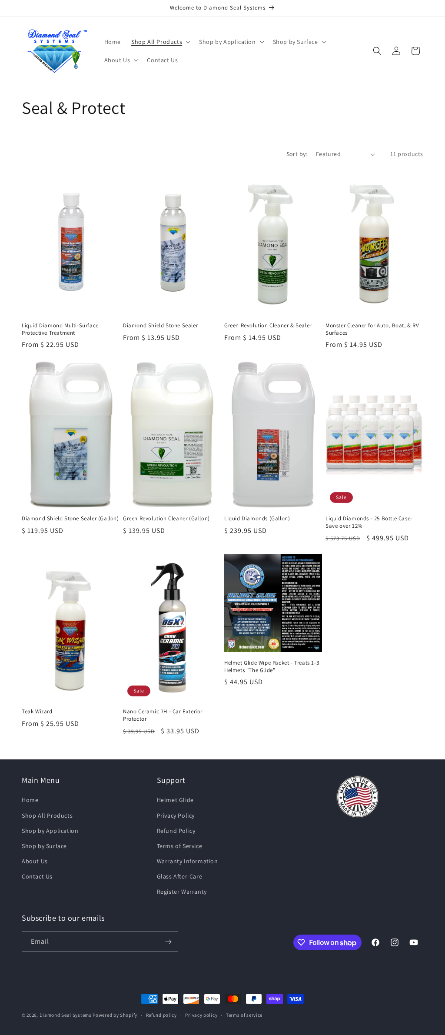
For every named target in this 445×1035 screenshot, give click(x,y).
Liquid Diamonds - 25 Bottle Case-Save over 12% (368, 522)
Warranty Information (187, 861)
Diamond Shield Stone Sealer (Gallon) (70, 518)
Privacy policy (201, 1015)
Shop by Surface (44, 846)
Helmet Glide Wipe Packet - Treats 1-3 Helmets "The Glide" (271, 666)
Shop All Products (47, 815)
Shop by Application (50, 831)
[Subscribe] (168, 942)
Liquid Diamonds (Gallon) (257, 518)
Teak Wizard (37, 711)
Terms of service (244, 1015)
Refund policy (161, 1015)
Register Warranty (182, 891)
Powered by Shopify (115, 1015)
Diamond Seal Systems (66, 1015)
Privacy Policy (176, 815)
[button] (160, 42)
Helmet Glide (175, 800)
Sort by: (296, 154)
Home (30, 800)
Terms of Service (180, 846)
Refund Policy (176, 831)
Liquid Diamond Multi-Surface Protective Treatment (60, 329)
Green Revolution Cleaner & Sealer (268, 325)
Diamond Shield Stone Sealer (160, 325)
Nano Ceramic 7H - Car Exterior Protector (163, 715)
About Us (35, 861)
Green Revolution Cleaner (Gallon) (166, 518)
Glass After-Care (180, 876)
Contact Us (37, 876)
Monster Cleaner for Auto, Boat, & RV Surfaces (372, 329)
